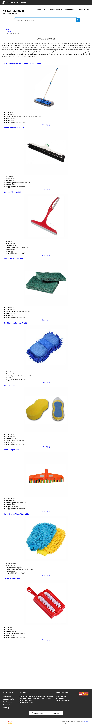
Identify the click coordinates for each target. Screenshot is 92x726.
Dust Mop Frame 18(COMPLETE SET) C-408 (22, 63)
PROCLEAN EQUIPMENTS (13, 12)
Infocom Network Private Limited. (81, 723)
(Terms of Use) (85, 721)
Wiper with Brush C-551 (14, 128)
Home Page (40, 9)
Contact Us (84, 9)
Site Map (6, 708)
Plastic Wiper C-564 (12, 450)
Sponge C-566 (9, 385)
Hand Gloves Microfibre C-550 (16, 514)
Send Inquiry (46, 125)
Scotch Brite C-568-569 (13, 259)
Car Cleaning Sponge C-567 (15, 323)
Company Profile (55, 9)
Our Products (70, 9)
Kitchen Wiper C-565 (12, 192)
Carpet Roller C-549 (12, 578)
